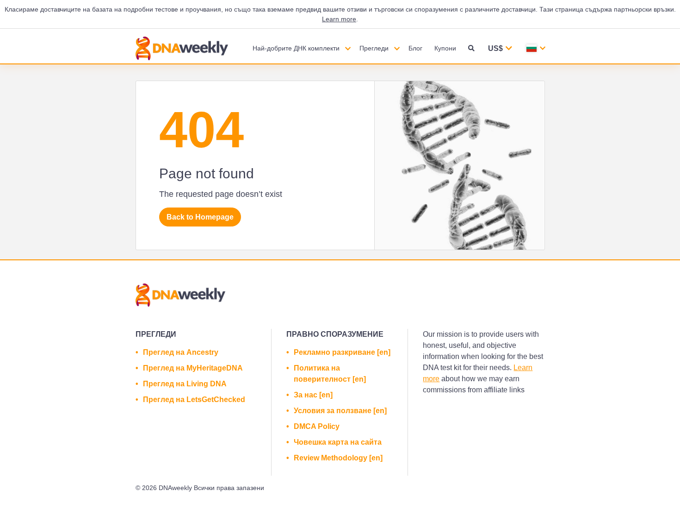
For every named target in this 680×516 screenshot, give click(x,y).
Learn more (339, 19)
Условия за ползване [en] (340, 411)
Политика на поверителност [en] (330, 373)
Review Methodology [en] (338, 458)
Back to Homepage (200, 217)
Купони (445, 48)
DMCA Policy (317, 426)
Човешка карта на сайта (338, 442)
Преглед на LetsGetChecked (194, 399)
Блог (415, 48)
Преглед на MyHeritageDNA (193, 368)
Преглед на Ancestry (180, 352)
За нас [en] (313, 395)
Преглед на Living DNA (185, 384)
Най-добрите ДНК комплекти (296, 48)
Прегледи (374, 48)
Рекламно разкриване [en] (342, 352)
